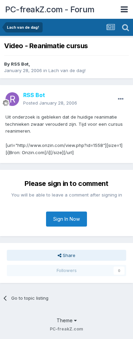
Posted (50, 103)
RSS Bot (20, 64)
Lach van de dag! (67, 70)
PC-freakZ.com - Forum (49, 9)
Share (68, 255)
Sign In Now (66, 219)
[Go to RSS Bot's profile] (12, 99)
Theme (65, 320)
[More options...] (121, 99)
